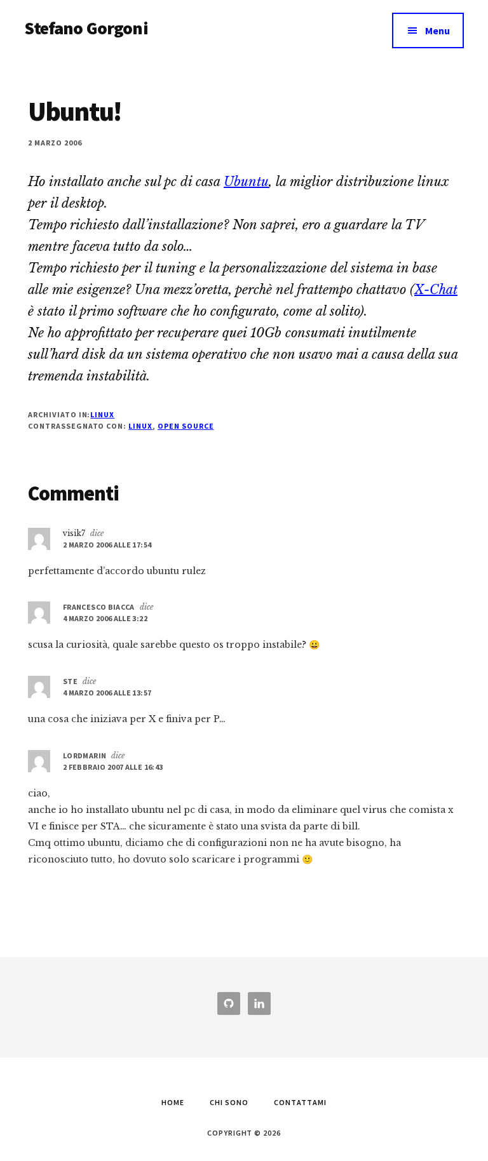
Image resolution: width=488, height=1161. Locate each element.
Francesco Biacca (99, 607)
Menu (437, 30)
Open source (186, 426)
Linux (102, 414)
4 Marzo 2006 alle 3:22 (105, 618)
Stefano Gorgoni (85, 28)
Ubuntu (246, 181)
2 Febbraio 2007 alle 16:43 (113, 767)
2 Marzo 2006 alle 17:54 (107, 544)
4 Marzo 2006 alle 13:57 (107, 692)
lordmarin (84, 755)
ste (70, 681)
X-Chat (436, 289)
